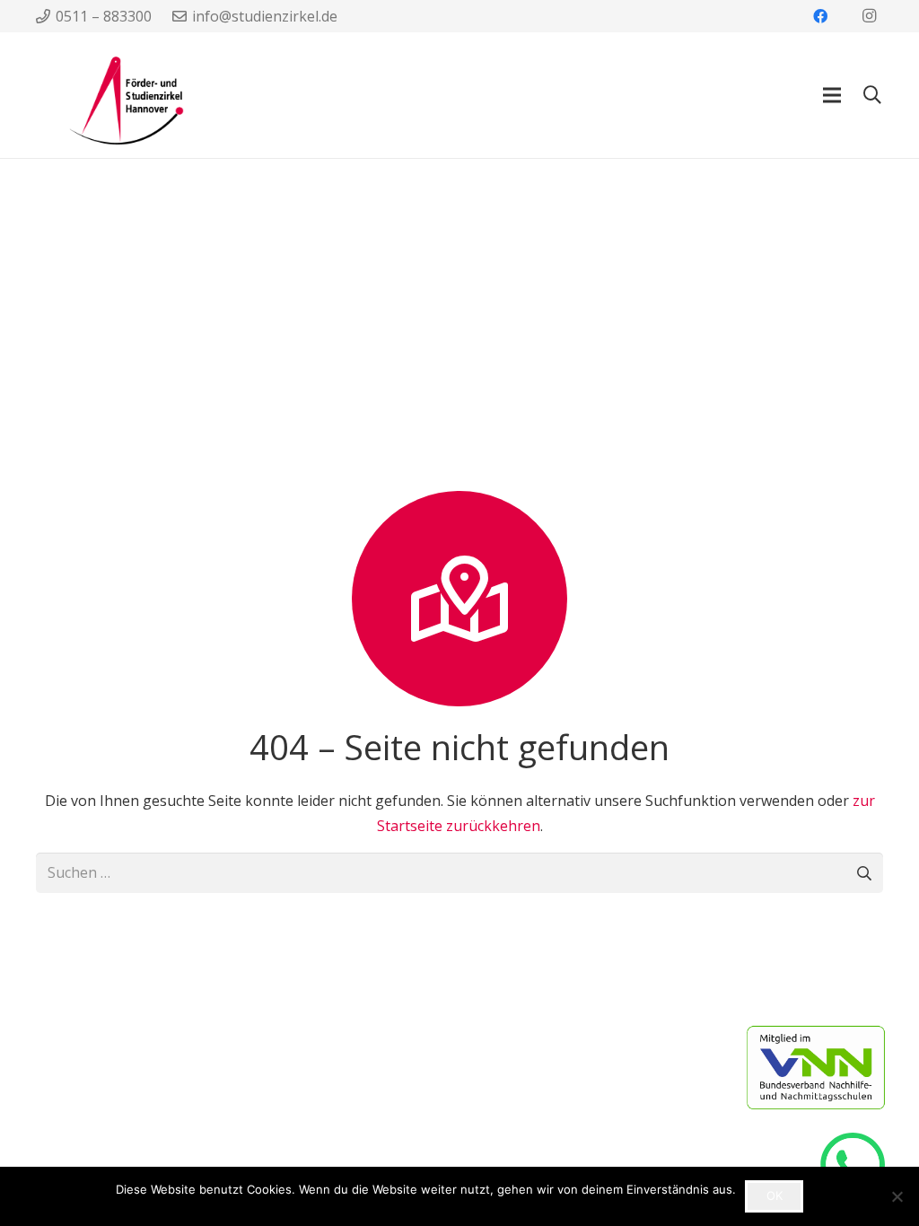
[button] (872, 95)
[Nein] (897, 1196)
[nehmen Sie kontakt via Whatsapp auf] (860, 1165)
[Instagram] (868, 16)
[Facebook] (820, 16)
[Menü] (832, 95)
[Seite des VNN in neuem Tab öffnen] (833, 1067)
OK (774, 1195)
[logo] (110, 95)
